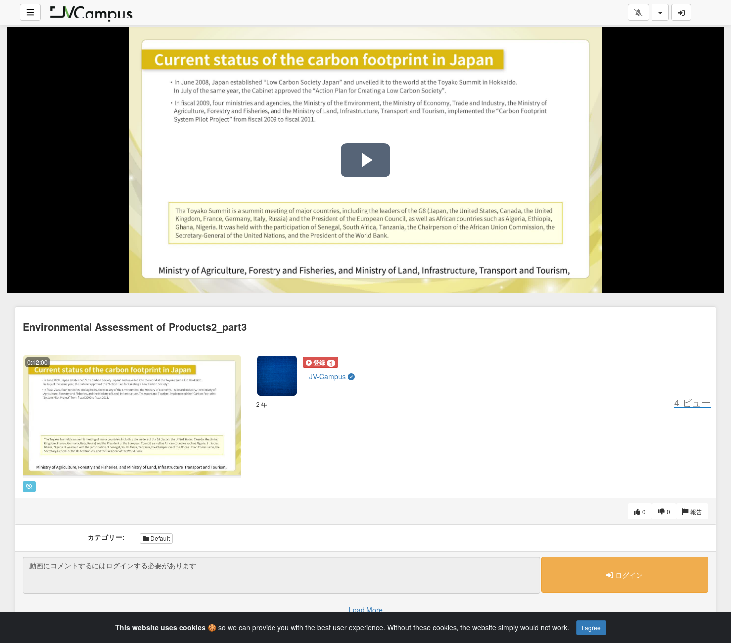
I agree (591, 627)
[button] (320, 362)
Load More (366, 610)
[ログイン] (681, 12)
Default (159, 538)
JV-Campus (328, 376)
